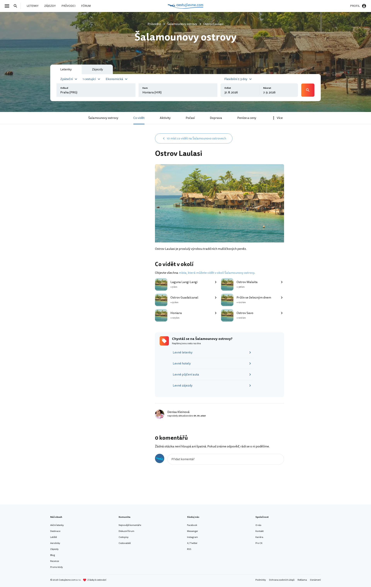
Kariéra (259, 537)
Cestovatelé (125, 543)
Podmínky (260, 580)
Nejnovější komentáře (130, 525)
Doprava (216, 118)
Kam (145, 88)
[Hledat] (16, 6)
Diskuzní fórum (126, 531)
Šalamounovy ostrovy (103, 118)
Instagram (192, 537)
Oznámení (315, 580)
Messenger (192, 531)
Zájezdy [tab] (97, 69)
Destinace (55, 531)
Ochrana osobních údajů (281, 580)
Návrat (267, 88)
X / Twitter (192, 543)
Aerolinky (55, 543)
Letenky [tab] (66, 69)
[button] (69, 78)
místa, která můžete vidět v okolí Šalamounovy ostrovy (216, 272)
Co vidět (139, 118)
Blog (52, 555)
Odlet (227, 88)
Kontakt (259, 531)
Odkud (64, 88)
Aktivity (165, 118)
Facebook (192, 525)
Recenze (54, 561)
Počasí (190, 118)
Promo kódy (56, 567)
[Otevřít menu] (8, 6)
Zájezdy (54, 549)
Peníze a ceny (246, 118)
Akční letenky (57, 525)
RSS (189, 549)
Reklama (302, 580)
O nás (258, 525)
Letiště (53, 537)
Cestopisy (123, 537)
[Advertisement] (116, 164)
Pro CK (258, 543)
